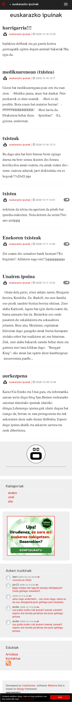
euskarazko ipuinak (25, 4)
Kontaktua (13, 658)
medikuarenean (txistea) (28, 71)
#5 (38, 621)
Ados (60, 697)
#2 (37, 584)
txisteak (11, 138)
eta (10, 501)
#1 (39, 577)
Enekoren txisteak (22, 237)
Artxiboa (12, 654)
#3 (30, 595)
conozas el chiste (21, 580)
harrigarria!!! (17, 27)
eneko (12, 493)
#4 (38, 607)
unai (11, 497)
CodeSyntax (28, 685)
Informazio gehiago (27, 699)
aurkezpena (15, 375)
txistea (9, 193)
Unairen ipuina (19, 276)
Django (20, 688)
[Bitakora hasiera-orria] (3, 4)
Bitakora (52, 685)
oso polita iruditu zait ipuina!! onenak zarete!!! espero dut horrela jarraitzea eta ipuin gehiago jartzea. (37, 613)
